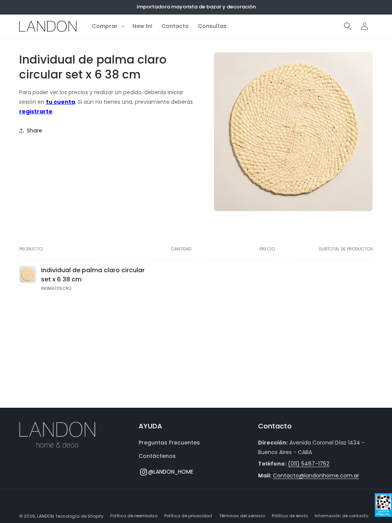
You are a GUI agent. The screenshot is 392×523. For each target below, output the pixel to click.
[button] (107, 26)
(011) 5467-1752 (308, 463)
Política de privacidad (188, 516)
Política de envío (290, 516)
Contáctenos (157, 456)
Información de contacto (341, 516)
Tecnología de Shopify (79, 516)
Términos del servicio (242, 516)
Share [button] (34, 130)
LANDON (45, 516)
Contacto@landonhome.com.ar (316, 475)
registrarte (35, 111)
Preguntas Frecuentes (169, 442)
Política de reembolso (133, 516)
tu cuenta (60, 102)
